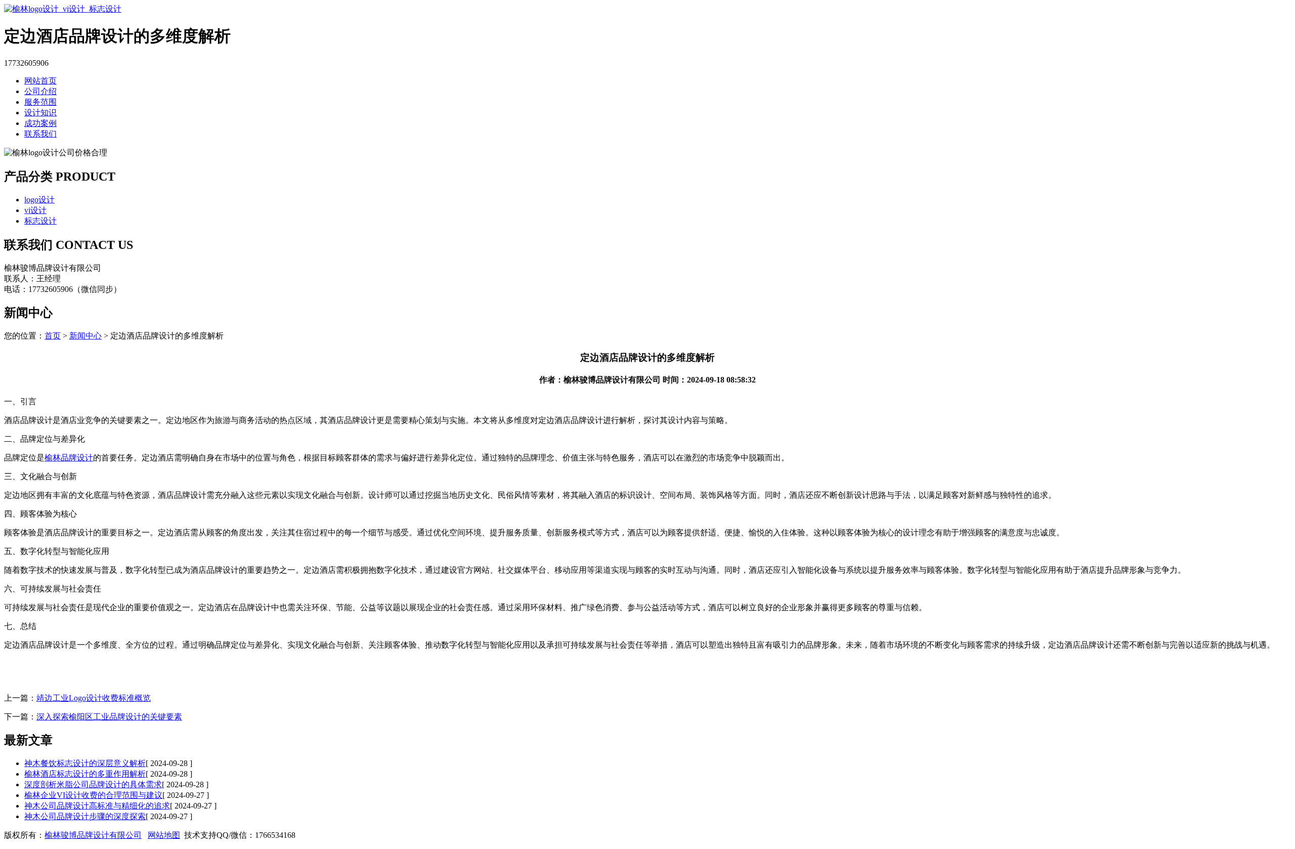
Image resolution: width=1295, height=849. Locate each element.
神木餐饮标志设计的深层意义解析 (85, 763)
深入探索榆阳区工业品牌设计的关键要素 (109, 716)
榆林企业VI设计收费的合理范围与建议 (93, 795)
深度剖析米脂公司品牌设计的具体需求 (93, 784)
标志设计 (40, 221)
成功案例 (40, 123)
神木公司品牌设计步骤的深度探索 (85, 816)
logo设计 (39, 199)
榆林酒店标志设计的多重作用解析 (85, 774)
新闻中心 (85, 335)
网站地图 (164, 835)
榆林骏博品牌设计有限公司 (93, 835)
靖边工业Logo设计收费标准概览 (93, 698)
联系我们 (40, 134)
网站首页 (40, 80)
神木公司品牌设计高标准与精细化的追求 (97, 805)
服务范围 (40, 102)
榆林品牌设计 (69, 457)
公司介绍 (40, 91)
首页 (53, 335)
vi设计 (35, 210)
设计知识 (40, 112)
